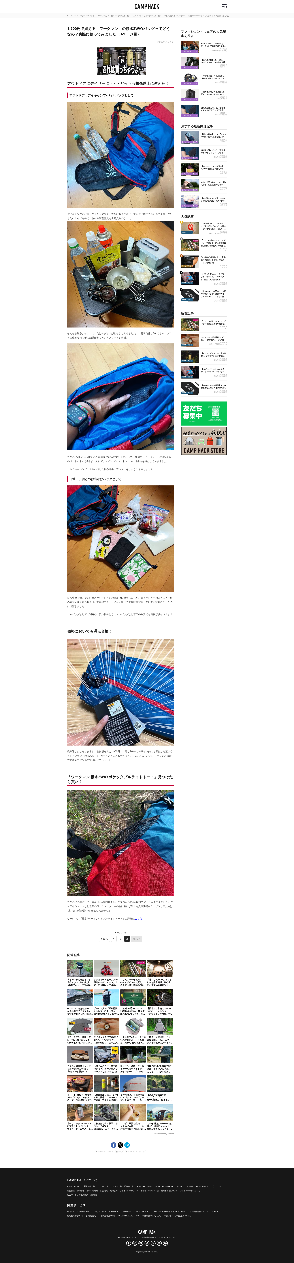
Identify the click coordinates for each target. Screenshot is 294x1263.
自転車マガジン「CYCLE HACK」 (136, 1211)
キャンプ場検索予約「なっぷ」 (149, 1215)
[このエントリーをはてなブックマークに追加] (127, 1145)
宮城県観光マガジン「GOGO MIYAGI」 (117, 1215)
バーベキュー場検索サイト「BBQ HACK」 (169, 1211)
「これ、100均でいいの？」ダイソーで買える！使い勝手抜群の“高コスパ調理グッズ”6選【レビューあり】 (214, 244)
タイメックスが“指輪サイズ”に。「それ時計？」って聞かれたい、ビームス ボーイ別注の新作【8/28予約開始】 (214, 341)
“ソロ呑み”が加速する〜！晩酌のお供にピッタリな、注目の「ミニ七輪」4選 (213, 260)
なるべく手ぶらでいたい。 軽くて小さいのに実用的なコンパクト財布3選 (214, 184)
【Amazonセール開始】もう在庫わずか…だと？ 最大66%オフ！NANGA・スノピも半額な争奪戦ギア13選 (213, 295)
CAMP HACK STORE (144, 1186)
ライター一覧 (116, 1186)
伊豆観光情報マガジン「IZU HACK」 (205, 1211)
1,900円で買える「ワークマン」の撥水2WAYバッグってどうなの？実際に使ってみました (199, 15)
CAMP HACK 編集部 (216, 51)
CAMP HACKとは (74, 1186)
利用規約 (113, 1190)
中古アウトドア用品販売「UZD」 (178, 1215)
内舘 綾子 (223, 67)
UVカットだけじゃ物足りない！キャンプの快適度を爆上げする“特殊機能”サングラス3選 (213, 46)
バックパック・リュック (136, 1152)
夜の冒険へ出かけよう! (205, 1186)
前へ (105, 939)
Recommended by (160, 1134)
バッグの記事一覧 (121, 15)
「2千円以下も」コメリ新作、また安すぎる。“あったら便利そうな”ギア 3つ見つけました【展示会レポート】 (214, 227)
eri (226, 250)
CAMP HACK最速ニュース (218, 233)
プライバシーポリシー (129, 1190)
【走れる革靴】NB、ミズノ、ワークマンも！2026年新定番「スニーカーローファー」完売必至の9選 (213, 63)
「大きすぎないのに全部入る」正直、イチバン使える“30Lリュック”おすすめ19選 (213, 94)
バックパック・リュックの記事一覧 (145, 15)
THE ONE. (189, 1186)
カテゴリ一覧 (102, 1186)
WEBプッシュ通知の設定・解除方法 (82, 1195)
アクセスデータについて (190, 1190)
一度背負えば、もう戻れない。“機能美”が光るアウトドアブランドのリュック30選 (213, 78)
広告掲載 (104, 1190)
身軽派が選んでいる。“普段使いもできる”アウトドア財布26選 (213, 110)
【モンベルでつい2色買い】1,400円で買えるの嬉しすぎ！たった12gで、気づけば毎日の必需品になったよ (213, 170)
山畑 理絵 (223, 173)
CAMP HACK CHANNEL (165, 1186)
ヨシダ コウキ (222, 99)
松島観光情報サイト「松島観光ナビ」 (82, 1215)
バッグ (120, 1152)
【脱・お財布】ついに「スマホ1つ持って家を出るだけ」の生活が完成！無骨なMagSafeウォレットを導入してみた (214, 138)
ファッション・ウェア (105, 1152)
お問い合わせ (92, 1190)
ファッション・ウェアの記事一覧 (99, 15)
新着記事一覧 (89, 1186)
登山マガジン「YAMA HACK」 (79, 1211)
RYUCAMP (223, 141)
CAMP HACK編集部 (220, 83)
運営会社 (71, 1190)
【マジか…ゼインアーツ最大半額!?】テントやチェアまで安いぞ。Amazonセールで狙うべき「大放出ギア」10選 (213, 357)
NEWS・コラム (187, 232)
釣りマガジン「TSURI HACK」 (107, 1211)
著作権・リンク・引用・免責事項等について (159, 1190)
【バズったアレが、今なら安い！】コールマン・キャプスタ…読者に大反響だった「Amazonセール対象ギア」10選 (213, 279)
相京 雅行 (223, 205)
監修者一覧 (129, 1186)
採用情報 (80, 1190)
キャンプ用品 (186, 249)
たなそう (224, 267)
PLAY (219, 1186)
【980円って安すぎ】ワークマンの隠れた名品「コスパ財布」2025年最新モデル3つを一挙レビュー (213, 202)
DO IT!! (180, 1186)
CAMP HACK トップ (75, 15)
